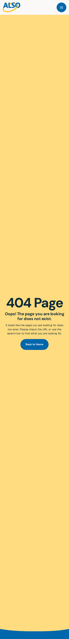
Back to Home (34, 344)
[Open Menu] (61, 7)
